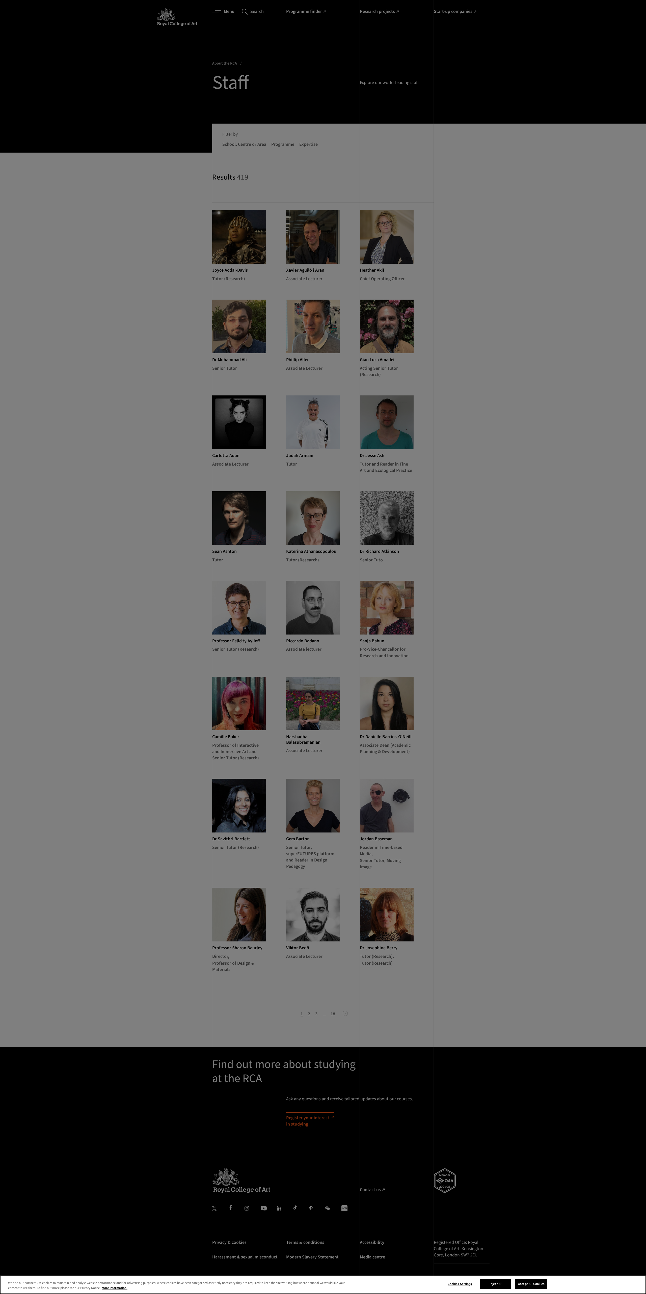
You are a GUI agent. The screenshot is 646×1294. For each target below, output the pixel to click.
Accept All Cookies (531, 1284)
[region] (323, 1285)
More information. (114, 1288)
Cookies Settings (460, 1284)
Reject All (495, 1284)
